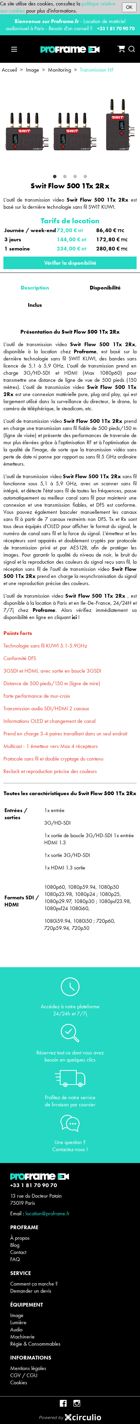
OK (129, 7)
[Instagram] (76, 1403)
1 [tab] (54, 176)
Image (32, 69)
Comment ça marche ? (34, 1283)
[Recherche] (131, 49)
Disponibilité (105, 287)
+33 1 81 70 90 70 (116, 28)
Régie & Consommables (35, 1343)
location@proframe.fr (47, 1213)
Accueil (9, 69)
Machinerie (22, 1336)
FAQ (15, 1259)
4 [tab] (85, 176)
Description (35, 287)
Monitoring (59, 69)
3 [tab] (75, 176)
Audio (16, 1329)
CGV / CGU (23, 1375)
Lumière (18, 1322)
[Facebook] (63, 1403)
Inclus (35, 304)
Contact (18, 1252)
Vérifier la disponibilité (70, 262)
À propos (20, 1237)
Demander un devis (30, 1290)
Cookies (18, 1382)
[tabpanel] (70, 125)
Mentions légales (28, 1368)
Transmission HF (97, 69)
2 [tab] (65, 176)
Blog (14, 1245)
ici (74, 617)
